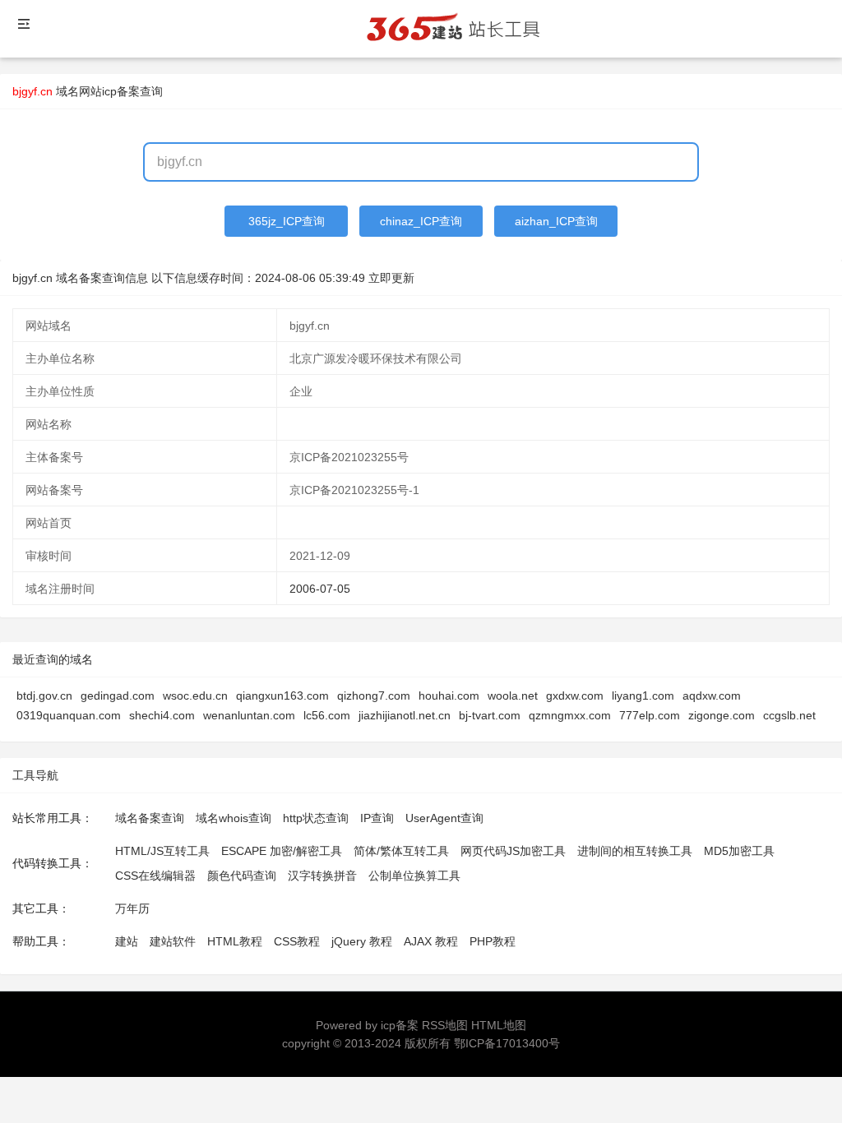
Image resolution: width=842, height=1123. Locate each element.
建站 (126, 941)
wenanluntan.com (249, 715)
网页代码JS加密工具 (513, 850)
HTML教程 (234, 941)
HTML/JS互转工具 (162, 850)
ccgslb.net (789, 715)
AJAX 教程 (431, 941)
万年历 (132, 908)
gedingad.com (118, 695)
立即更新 (391, 277)
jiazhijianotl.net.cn (405, 715)
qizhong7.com (373, 695)
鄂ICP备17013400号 (507, 1043)
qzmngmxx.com (570, 715)
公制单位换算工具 (414, 875)
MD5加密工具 (739, 850)
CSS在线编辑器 (155, 875)
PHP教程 (493, 941)
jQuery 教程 (361, 941)
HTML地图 (498, 1025)
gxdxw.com (575, 695)
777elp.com (649, 715)
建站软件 (173, 941)
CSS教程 (297, 941)
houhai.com (449, 695)
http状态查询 (316, 818)
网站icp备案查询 (121, 91)
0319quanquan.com (68, 715)
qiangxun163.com (282, 695)
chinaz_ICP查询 (421, 221)
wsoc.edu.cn (195, 695)
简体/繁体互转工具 (401, 850)
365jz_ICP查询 (286, 221)
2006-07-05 (319, 588)
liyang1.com (643, 695)
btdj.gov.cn (44, 695)
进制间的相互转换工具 (634, 850)
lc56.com (326, 715)
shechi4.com (162, 715)
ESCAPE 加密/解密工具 (281, 850)
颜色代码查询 (241, 875)
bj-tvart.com (489, 715)
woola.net (513, 695)
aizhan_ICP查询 (556, 221)
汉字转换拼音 (322, 875)
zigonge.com (721, 715)
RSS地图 (445, 1025)
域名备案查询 (149, 818)
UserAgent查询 (444, 818)
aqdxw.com (711, 695)
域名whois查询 (233, 818)
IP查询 (377, 818)
